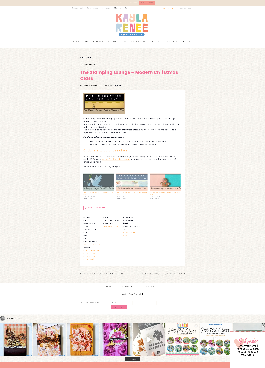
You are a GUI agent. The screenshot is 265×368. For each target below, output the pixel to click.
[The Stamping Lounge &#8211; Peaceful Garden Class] (98, 182)
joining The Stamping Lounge (116, 159)
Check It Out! (147, 3)
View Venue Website (111, 226)
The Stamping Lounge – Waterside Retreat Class (131, 193)
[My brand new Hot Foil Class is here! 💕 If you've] (182, 339)
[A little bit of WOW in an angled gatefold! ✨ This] (49, 339)
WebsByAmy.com (161, 365)
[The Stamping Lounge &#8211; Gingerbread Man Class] (165, 182)
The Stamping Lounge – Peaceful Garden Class (98, 193)
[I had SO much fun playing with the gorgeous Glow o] (83, 339)
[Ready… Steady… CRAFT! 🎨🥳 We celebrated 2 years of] (16, 339)
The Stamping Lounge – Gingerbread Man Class (165, 193)
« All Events (85, 57)
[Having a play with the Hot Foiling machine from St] (149, 339)
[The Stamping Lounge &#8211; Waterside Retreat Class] (131, 182)
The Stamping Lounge (92, 244)
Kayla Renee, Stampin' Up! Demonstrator (132, 24)
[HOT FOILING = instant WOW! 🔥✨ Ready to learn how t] (216, 339)
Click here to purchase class (105, 150)
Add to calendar (96, 208)
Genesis (128, 365)
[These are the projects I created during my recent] (116, 339)
